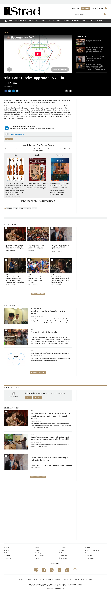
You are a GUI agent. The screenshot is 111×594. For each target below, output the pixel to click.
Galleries (63, 547)
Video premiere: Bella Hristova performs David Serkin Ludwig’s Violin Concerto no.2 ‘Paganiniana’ (95, 66)
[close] (71, 87)
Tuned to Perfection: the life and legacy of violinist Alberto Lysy (95, 58)
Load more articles (38, 372)
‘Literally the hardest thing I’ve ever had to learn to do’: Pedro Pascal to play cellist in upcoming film (60, 279)
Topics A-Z (58, 579)
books (34, 149)
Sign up (9, 139)
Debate (8, 553)
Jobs (62, 550)
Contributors (37, 579)
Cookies (85, 579)
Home (7, 547)
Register (75, 8)
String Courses (39, 555)
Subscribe (85, 8)
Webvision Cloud (59, 588)
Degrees (8, 558)
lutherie (22, 208)
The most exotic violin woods (93, 41)
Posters (15, 155)
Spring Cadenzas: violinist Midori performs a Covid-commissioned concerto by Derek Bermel (95, 50)
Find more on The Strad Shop (38, 200)
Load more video (38, 294)
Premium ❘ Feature (36, 308)
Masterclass (90, 558)
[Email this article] (17, 91)
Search (105, 14)
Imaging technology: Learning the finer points (49, 312)
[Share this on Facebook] (5, 91)
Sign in (48, 87)
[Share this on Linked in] (13, 91)
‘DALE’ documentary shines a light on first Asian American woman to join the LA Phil (50, 438)
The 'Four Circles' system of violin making (50, 352)
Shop (94, 8)
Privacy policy (76, 579)
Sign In (101, 8)
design (15, 208)
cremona (9, 208)
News (7, 550)
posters (29, 149)
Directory (38, 553)
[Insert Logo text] (22, 15)
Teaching (89, 555)
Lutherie (28, 208)
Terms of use (67, 579)
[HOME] (5, 21)
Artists (37, 547)
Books (37, 155)
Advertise (64, 555)
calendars (38, 149)
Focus (32, 350)
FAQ (90, 579)
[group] (98, 21)
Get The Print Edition (93, 550)
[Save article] (70, 91)
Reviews (63, 553)
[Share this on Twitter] (9, 91)
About (37, 558)
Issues (88, 547)
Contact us (64, 558)
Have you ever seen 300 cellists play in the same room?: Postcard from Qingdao (36, 247)
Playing (8, 555)
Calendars (60, 155)
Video (6, 32)
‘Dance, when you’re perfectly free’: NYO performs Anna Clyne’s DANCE (36, 279)
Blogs (30, 243)
